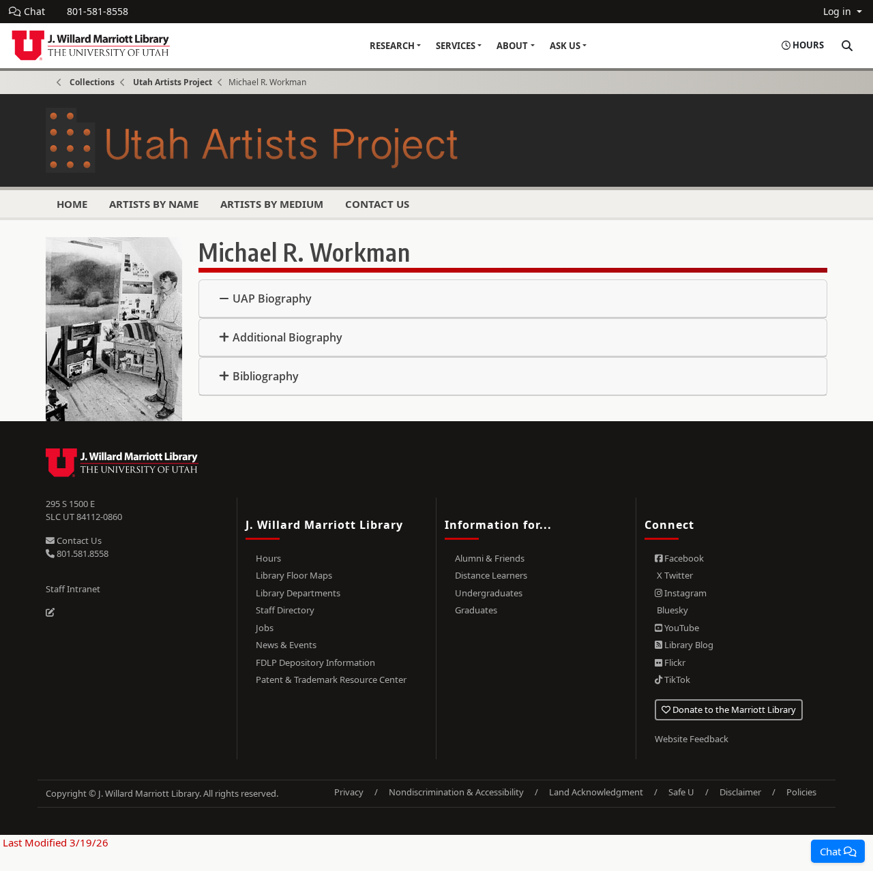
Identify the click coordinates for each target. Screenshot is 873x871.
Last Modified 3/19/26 (54, 842)
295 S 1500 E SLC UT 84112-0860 (84, 510)
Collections (92, 82)
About (512, 46)
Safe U (681, 792)
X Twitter (674, 575)
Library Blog (687, 645)
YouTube (680, 628)
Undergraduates (488, 593)
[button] (838, 851)
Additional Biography (287, 337)
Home (72, 204)
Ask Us (565, 46)
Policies (801, 792)
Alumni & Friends (489, 558)
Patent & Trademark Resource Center (331, 679)
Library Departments (298, 593)
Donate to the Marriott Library (733, 709)
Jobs (264, 628)
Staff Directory (285, 610)
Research (392, 46)
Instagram (684, 593)
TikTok (676, 679)
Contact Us (377, 204)
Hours (268, 558)
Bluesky (671, 610)
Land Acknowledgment (596, 792)
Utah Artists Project (172, 82)
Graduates (476, 610)
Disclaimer (740, 792)
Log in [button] (838, 11)
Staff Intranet (73, 589)
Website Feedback (691, 739)
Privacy (349, 792)
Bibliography (266, 376)
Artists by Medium (271, 204)
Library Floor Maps (294, 575)
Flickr (673, 662)
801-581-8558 (97, 11)
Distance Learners (491, 575)
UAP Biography (272, 298)
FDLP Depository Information (315, 662)
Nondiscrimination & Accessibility (456, 792)
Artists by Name (153, 204)
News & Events (286, 645)
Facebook (683, 558)
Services (455, 46)
